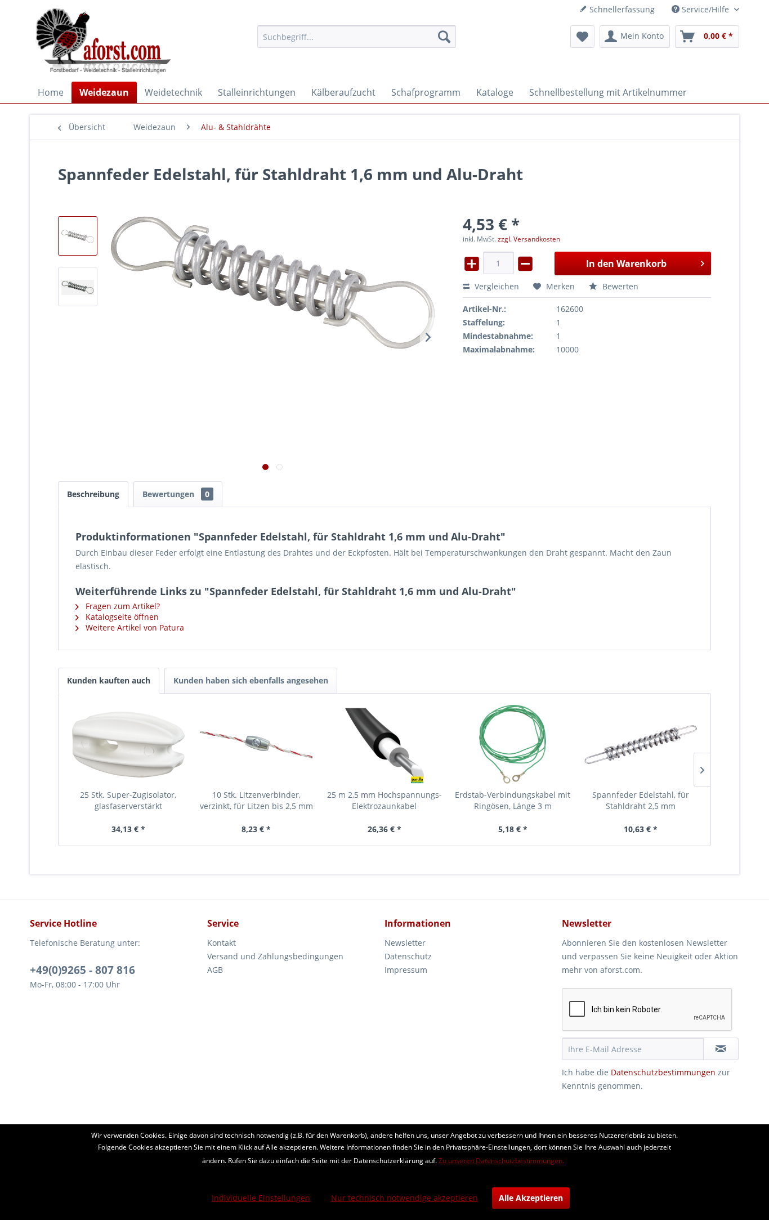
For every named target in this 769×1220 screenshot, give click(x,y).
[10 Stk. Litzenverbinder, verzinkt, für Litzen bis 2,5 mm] (256, 744)
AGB (215, 969)
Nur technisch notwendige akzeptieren (404, 1197)
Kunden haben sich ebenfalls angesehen (250, 680)
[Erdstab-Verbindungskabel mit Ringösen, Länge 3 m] (512, 744)
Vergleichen (495, 286)
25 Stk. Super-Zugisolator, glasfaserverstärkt (128, 800)
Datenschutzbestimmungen (663, 1072)
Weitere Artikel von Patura (133, 627)
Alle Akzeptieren (531, 1197)
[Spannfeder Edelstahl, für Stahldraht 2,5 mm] (640, 744)
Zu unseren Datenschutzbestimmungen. (501, 1160)
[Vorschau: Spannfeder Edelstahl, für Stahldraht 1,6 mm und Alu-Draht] (77, 236)
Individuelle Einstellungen (261, 1197)
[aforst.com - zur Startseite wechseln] (103, 42)
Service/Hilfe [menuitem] (705, 9)
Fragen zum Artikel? (121, 606)
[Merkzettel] (582, 36)
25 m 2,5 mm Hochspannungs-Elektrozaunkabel (384, 800)
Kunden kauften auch (108, 680)
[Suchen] (444, 36)
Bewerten (619, 286)
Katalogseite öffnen (121, 616)
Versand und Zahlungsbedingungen (275, 956)
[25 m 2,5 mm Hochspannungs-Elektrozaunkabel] (384, 744)
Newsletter (405, 942)
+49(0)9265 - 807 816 (82, 970)
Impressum (405, 969)
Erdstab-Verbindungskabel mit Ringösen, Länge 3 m (512, 800)
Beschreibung (93, 494)
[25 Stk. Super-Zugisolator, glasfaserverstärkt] (128, 744)
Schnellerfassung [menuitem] (621, 9)
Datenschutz (408, 956)
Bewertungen (175, 494)
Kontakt (221, 942)
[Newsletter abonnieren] (721, 1049)
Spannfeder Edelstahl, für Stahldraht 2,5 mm (640, 800)
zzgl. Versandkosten (529, 239)
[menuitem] (356, 36)
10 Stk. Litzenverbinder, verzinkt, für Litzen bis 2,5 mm (256, 800)
